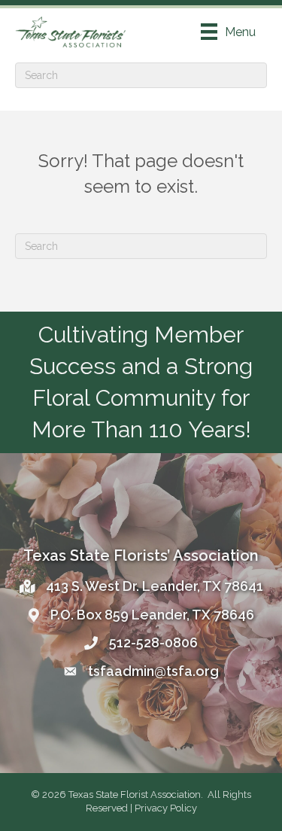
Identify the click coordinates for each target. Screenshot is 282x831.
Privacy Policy (166, 808)
